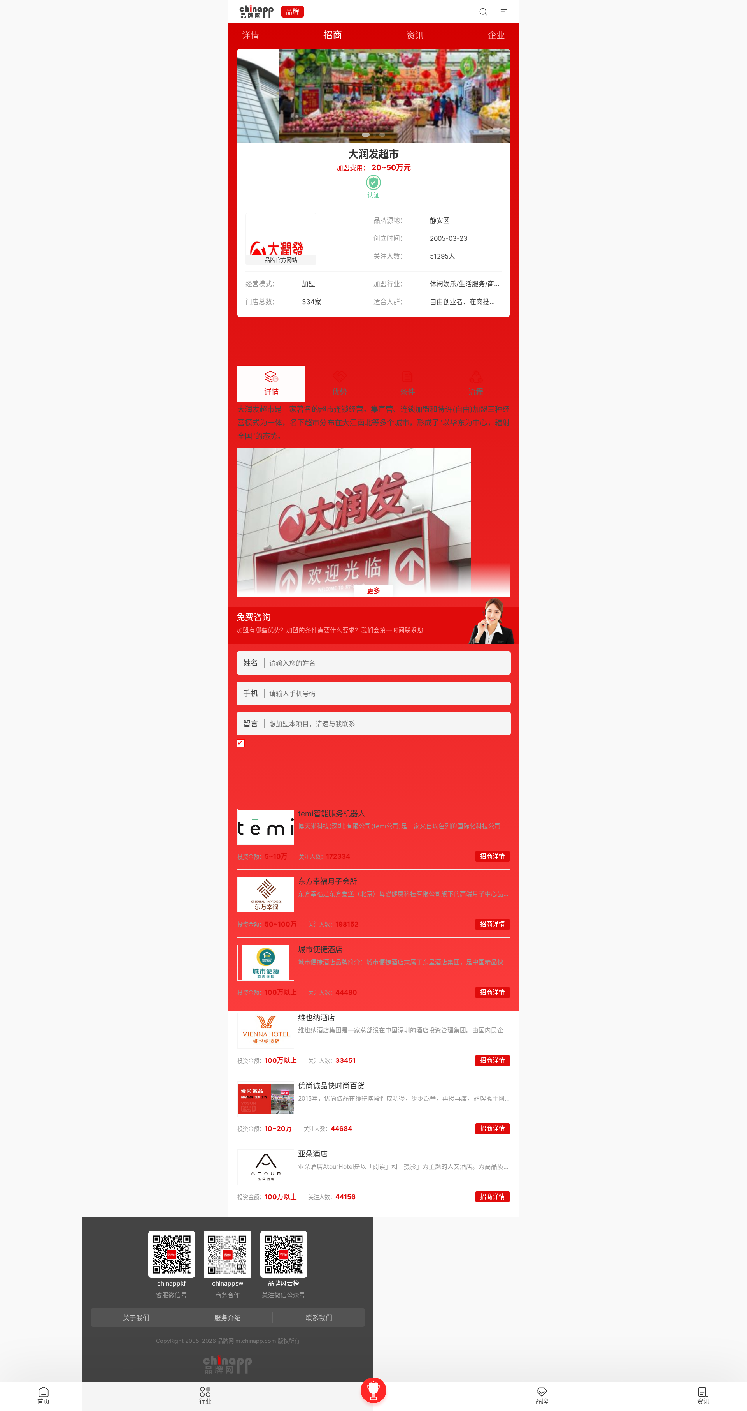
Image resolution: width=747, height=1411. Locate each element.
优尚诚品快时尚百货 (331, 1085)
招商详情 (492, 856)
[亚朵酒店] (265, 1167)
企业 (496, 35)
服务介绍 (227, 1318)
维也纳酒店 (316, 1017)
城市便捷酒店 (320, 949)
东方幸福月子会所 (327, 881)
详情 (250, 35)
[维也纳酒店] (265, 1031)
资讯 (415, 35)
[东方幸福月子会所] (265, 894)
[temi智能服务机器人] (265, 827)
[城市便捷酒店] (265, 963)
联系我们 (319, 1318)
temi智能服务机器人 (331, 813)
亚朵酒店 (313, 1154)
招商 (332, 35)
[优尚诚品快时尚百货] (265, 1099)
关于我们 (136, 1318)
